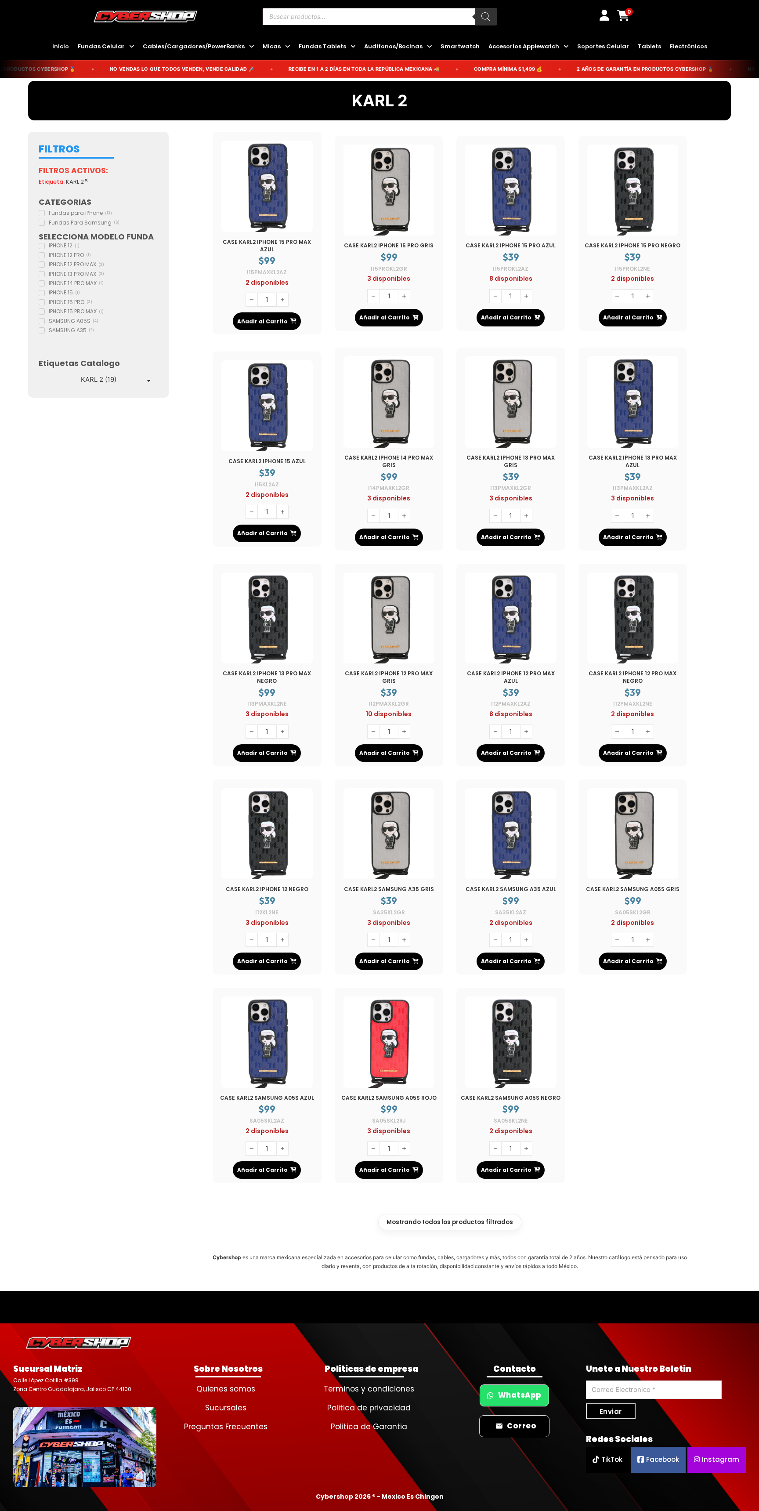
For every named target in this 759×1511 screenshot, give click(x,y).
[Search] (486, 16)
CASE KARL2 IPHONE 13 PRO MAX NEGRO (267, 677)
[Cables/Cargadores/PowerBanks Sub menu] (251, 47)
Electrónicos (688, 46)
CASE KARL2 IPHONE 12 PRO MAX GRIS (389, 677)
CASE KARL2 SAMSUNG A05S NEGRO (510, 1098)
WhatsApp (520, 1395)
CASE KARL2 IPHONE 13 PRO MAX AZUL (633, 461)
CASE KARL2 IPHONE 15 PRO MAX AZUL (267, 245)
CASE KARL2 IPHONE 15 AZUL (267, 461)
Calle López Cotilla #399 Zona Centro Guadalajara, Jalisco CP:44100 (72, 1385)
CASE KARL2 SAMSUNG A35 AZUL (511, 889)
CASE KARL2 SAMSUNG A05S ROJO (389, 1098)
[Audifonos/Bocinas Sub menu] (429, 47)
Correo (521, 1426)
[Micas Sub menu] (287, 47)
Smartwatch (460, 46)
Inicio (60, 46)
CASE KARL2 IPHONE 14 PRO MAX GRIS (388, 461)
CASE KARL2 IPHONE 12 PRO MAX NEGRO (632, 677)
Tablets (649, 46)
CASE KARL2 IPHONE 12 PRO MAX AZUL (511, 677)
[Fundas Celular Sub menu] (131, 47)
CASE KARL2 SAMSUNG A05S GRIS (632, 889)
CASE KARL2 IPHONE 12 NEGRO (267, 889)
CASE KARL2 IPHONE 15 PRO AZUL (511, 245)
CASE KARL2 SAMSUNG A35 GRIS (389, 889)
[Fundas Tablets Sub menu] (353, 47)
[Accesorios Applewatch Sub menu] (566, 47)
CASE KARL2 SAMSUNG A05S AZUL (267, 1098)
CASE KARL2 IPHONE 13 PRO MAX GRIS (510, 461)
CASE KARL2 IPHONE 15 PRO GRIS (389, 245)
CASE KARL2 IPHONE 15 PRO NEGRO (632, 245)
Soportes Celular (603, 46)
